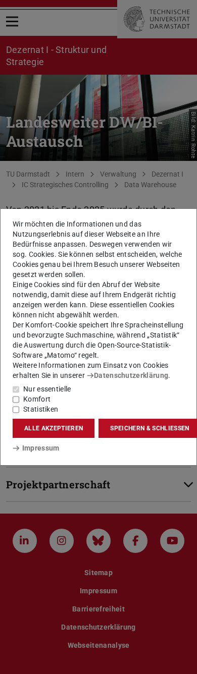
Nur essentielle (47, 389)
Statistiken (40, 409)
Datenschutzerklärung (131, 375)
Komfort (37, 399)
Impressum (40, 448)
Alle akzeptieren (53, 428)
